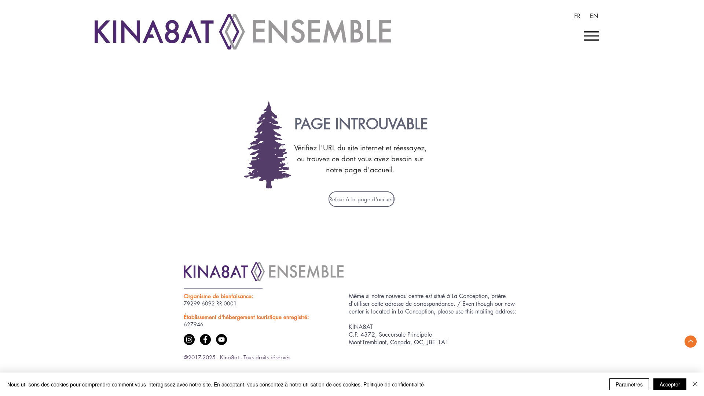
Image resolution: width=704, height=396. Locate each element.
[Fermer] (695, 384)
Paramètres (629, 384)
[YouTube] (221, 339)
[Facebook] (205, 339)
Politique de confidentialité (393, 384)
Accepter (670, 384)
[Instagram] (189, 339)
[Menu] (591, 36)
